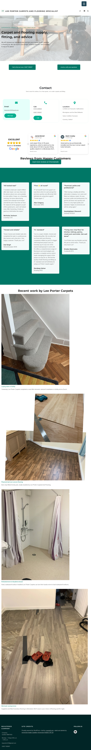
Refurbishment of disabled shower (12, 581)
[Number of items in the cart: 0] (88, 11)
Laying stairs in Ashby (8, 386)
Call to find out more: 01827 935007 (22, 67)
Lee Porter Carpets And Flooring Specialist (31, 11)
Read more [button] (34, 151)
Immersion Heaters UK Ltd (45, 732)
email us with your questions (69, 67)
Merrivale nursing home (8, 706)
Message (10, 115)
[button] (88, 144)
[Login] (84, 11)
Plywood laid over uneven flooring (12, 482)
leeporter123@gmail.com (11, 110)
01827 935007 (38, 112)
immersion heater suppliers (29, 732)
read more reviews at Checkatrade (45, 162)
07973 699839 (38, 109)
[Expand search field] (80, 11)
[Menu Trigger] (84, 3)
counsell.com (49, 730)
